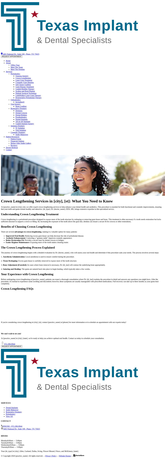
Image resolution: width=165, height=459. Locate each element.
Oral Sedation (20, 130)
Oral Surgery (16, 104)
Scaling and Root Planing (25, 91)
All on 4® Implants (22, 122)
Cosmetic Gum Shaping (24, 82)
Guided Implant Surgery (24, 124)
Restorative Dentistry (19, 108)
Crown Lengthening (23, 78)
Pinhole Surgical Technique (25, 93)
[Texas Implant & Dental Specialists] (82, 51)
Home (8, 61)
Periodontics (15, 74)
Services (9, 72)
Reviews (14, 145)
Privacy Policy (51, 456)
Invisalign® (19, 102)
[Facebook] (2, 431)
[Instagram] (3, 431)
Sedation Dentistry (18, 126)
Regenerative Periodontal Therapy (28, 98)
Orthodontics (16, 100)
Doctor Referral (12, 148)
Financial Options (17, 141)
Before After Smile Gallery (21, 143)
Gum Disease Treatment (24, 87)
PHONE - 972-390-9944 (12, 426)
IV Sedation (20, 128)
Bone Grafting (20, 106)
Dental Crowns (21, 113)
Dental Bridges (21, 115)
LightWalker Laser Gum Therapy (28, 95)
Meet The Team (17, 67)
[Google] (5, 431)
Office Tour (15, 65)
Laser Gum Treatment (23, 80)
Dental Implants (21, 119)
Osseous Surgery (21, 76)
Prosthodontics (21, 117)
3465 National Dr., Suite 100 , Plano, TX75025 (21, 429)
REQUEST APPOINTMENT (11, 56)
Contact (9, 150)
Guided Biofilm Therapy (24, 89)
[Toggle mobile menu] (2, 154)
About (8, 63)
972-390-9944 (9, 344)
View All (9, 416)
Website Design (65, 456)
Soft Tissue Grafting (23, 85)
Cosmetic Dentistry (18, 132)
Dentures (18, 111)
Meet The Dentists (18, 69)
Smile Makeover (21, 135)
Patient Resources (12, 137)
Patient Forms (16, 139)
